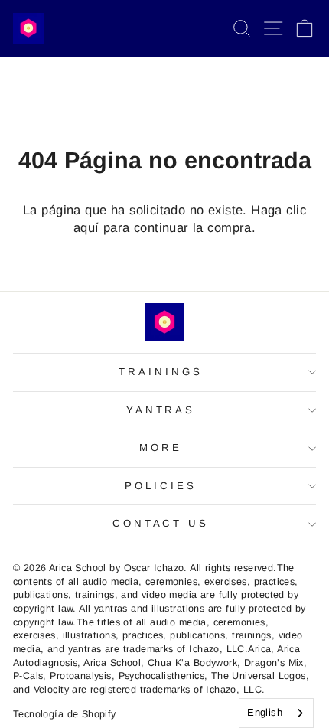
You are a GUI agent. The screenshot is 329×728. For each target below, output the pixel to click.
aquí (86, 227)
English (264, 712)
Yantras (161, 410)
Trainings (161, 371)
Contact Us (161, 523)
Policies (161, 485)
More (160, 447)
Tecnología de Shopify (64, 714)
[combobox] (276, 713)
